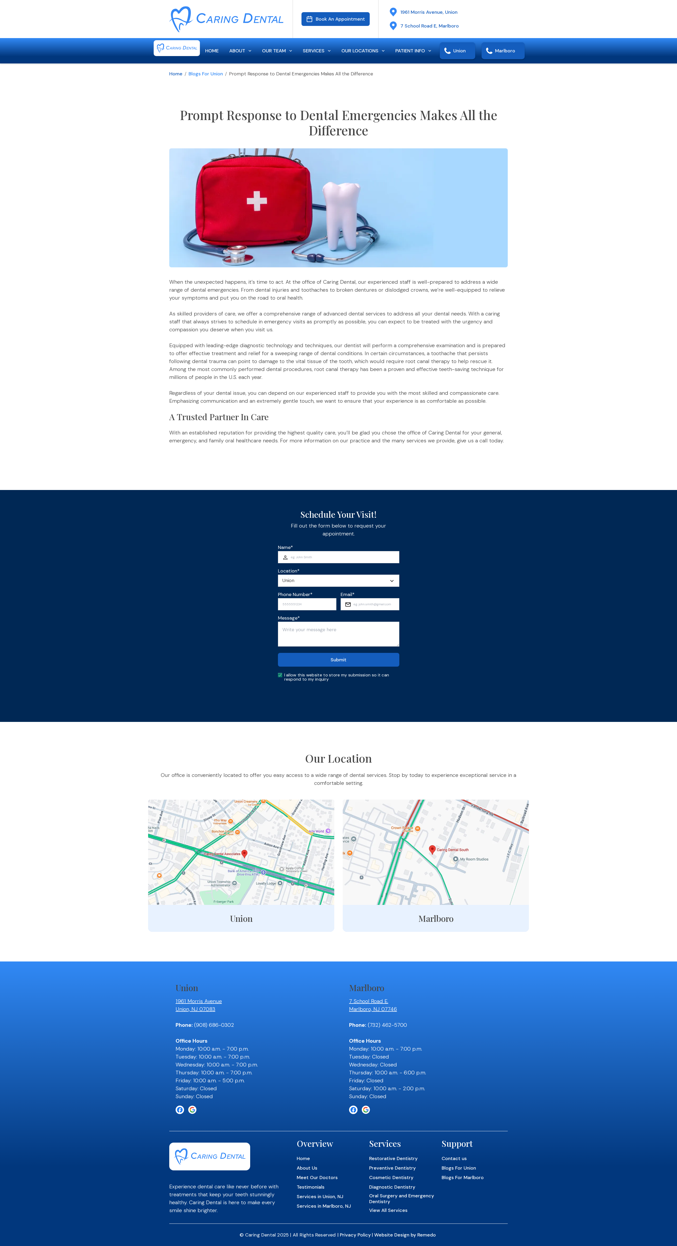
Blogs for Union (206, 74)
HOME (212, 51)
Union (459, 51)
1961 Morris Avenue (199, 1001)
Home (175, 74)
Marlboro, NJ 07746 (373, 1009)
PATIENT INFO (410, 51)
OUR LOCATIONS (359, 51)
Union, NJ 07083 (195, 1009)
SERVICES (313, 51)
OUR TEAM (274, 51)
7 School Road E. (368, 1001)
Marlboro (505, 51)
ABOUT (237, 51)
